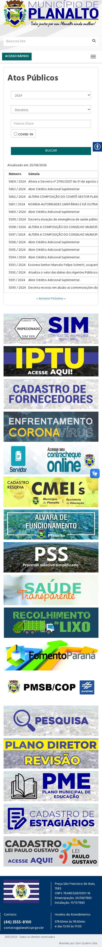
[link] (51, 13)
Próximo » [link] (58, 299)
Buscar (51, 151)
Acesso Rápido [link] (17, 56)
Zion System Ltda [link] (86, 943)
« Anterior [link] (43, 299)
